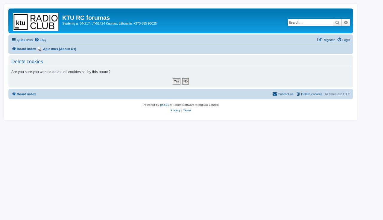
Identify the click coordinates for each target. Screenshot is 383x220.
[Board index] (36, 21)
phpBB (165, 104)
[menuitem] (40, 39)
